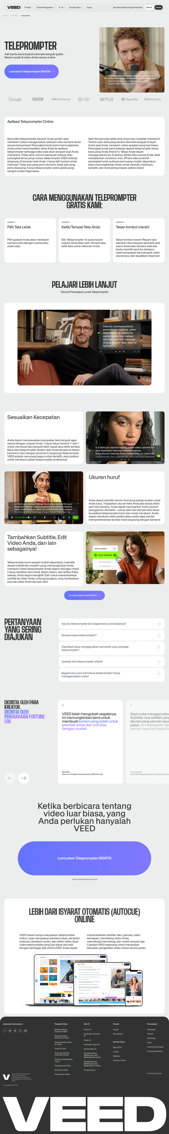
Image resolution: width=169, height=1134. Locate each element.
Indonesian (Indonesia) (12, 1024)
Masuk (149, 7)
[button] (76, 7)
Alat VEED (14, 15)
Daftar (158, 7)
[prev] (10, 778)
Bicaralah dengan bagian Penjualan (128, 7)
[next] (23, 778)
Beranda (5, 15)
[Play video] (84, 347)
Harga (89, 7)
